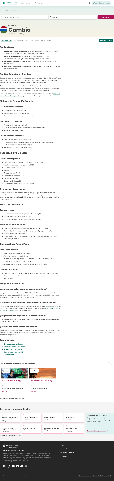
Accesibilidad (107, 476)
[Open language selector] (89, 3)
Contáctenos (63, 456)
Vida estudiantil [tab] (18, 40)
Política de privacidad (97, 476)
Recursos (40, 3)
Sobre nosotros (64, 449)
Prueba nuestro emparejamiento (96, 431)
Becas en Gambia (9, 355)
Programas (26, 3)
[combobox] (23, 17)
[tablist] (57, 40)
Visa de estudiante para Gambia (14, 347)
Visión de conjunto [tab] (6, 40)
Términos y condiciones (84, 476)
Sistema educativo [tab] (46, 40)
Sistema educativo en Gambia (13, 352)
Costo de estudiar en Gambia (13, 344)
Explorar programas (106, 40)
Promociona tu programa (67, 452)
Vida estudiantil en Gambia (13, 349)
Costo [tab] (26, 40)
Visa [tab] (31, 40)
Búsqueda (105, 17)
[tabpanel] (57, 201)
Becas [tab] (37, 40)
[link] (14, 10)
